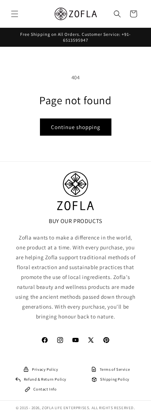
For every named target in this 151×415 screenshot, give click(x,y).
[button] (15, 14)
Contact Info (44, 389)
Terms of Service (115, 369)
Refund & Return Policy (45, 379)
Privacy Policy (45, 369)
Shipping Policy (114, 379)
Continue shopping (75, 127)
